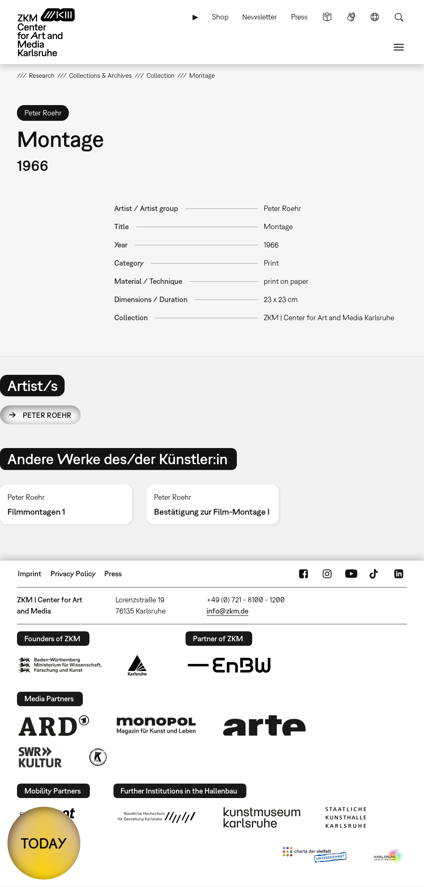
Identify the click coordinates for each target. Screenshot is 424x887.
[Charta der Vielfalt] (314, 856)
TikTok (374, 573)
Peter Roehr (47, 415)
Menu (398, 47)
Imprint (29, 573)
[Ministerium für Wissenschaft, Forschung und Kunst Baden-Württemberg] (60, 665)
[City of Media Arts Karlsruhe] (388, 856)
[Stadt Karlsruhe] (137, 665)
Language (374, 16)
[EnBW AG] (229, 665)
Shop (220, 16)
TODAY (44, 843)
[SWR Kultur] (40, 757)
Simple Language (327, 16)
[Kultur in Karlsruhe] (97, 757)
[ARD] (54, 725)
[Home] (54, 32)
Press (299, 16)
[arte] (264, 725)
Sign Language (351, 16)
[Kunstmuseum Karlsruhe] (262, 817)
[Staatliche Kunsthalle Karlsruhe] (345, 817)
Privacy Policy (73, 573)
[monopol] (156, 725)
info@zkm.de (227, 611)
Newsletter (259, 16)
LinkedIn (398, 573)
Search (398, 16)
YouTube (351, 573)
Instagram (327, 573)
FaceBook (303, 573)
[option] (212, 504)
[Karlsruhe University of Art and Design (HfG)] (156, 817)
